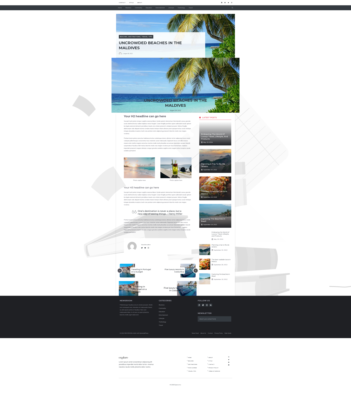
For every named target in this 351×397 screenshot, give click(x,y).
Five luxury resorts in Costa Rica (173, 289)
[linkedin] (221, 2)
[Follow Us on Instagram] (206, 305)
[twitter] (228, 2)
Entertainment (160, 8)
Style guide (227, 333)
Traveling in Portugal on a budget (140, 289)
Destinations (134, 37)
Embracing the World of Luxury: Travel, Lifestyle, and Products (214, 136)
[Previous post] (119, 270)
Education (149, 8)
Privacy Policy (213, 367)
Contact (122, 2)
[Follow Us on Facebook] (199, 305)
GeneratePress (143, 333)
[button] (232, 7)
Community (138, 8)
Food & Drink (192, 367)
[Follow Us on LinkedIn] (210, 305)
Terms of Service (214, 371)
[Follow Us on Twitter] (203, 305)
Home (120, 8)
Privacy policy (219, 333)
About (139, 2)
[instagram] (231, 2)
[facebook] (224, 2)
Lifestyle (171, 8)
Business (128, 8)
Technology (181, 8)
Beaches (123, 37)
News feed (195, 333)
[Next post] (195, 270)
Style (131, 2)
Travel (191, 8)
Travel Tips (146, 37)
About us (203, 333)
